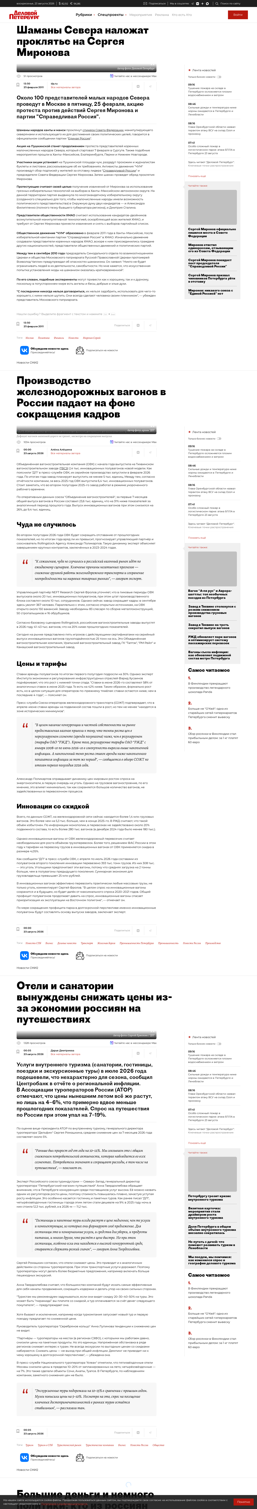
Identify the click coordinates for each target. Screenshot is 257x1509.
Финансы (59, 338)
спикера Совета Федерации (103, 130)
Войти (237, 14)
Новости (73, 338)
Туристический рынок (69, 1445)
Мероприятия (140, 15)
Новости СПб (33, 943)
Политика (43, 338)
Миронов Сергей (92, 338)
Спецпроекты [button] (111, 15)
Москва (30, 338)
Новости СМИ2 (27, 362)
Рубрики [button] (84, 15)
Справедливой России (119, 170)
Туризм (29, 1445)
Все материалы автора (65, 87)
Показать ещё (197, 176)
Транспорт (87, 943)
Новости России (192, 943)
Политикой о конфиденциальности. (64, 1503)
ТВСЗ (63, 468)
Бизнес (49, 943)
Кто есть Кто (182, 15)
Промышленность (168, 943)
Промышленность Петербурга (137, 943)
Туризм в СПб (45, 1445)
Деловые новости (67, 943)
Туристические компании (100, 1445)
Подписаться (157, 3)
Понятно (243, 1502)
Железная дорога (106, 943)
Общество (158, 1445)
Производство (213, 943)
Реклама (162, 15)
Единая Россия (79, 138)
